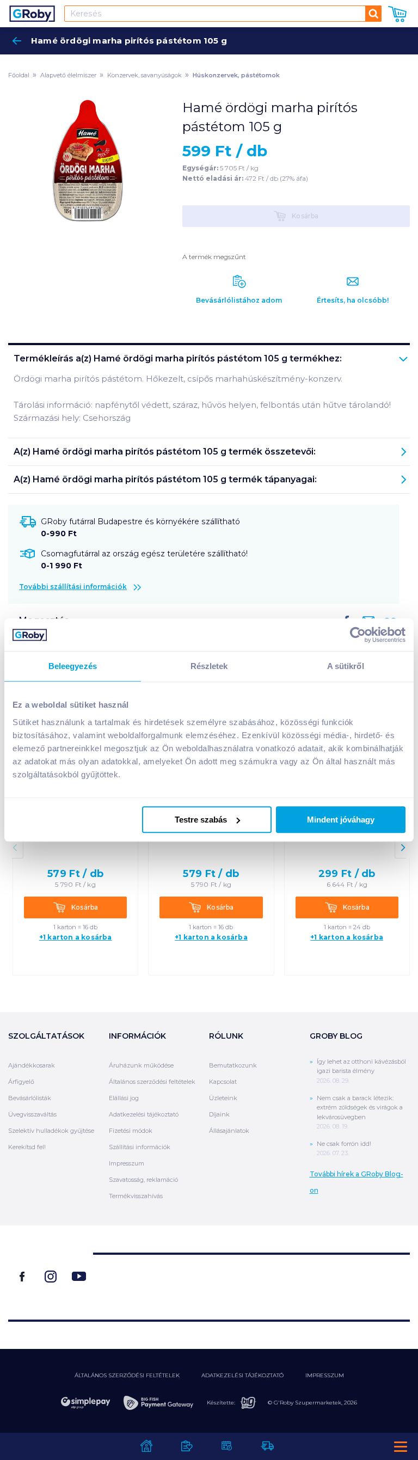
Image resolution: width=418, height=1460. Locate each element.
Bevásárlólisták (29, 1098)
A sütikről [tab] (345, 666)
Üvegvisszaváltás (32, 1114)
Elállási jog (124, 1098)
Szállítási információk (139, 1147)
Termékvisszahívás (136, 1196)
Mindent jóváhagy (340, 819)
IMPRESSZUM (324, 1375)
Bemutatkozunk (233, 1065)
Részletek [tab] (209, 666)
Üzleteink (223, 1098)
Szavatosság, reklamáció (143, 1179)
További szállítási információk (73, 586)
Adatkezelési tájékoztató (144, 1114)
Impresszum (126, 1163)
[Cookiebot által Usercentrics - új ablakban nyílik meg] (357, 635)
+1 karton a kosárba (75, 937)
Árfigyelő (21, 1081)
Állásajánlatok (229, 1130)
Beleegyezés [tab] (72, 666)
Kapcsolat (223, 1081)
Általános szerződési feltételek (152, 1081)
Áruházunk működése (141, 1065)
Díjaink (219, 1114)
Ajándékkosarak (31, 1065)
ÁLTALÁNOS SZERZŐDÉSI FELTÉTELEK (127, 1375)
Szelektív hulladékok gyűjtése (51, 1130)
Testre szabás (201, 819)
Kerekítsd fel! (27, 1147)
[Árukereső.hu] (251, 1282)
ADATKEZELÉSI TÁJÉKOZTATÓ (242, 1375)
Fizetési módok (130, 1130)
